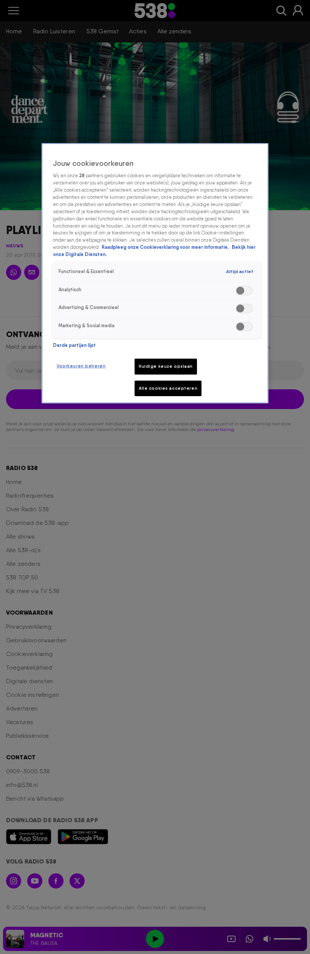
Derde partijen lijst (74, 345)
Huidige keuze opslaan (166, 366)
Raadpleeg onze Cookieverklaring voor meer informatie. (166, 247)
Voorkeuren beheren (81, 365)
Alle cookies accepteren (168, 388)
